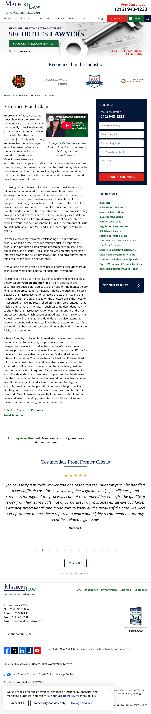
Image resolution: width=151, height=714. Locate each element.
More (138, 18)
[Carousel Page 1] (35, 550)
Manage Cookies (65, 674)
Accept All (17, 703)
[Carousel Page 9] (94, 550)
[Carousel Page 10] (101, 550)
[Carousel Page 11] (108, 550)
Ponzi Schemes (13, 415)
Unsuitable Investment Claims (117, 254)
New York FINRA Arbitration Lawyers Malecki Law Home (22, 7)
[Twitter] (14, 650)
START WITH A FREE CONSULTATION (33, 43)
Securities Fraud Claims (113, 235)
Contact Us (117, 18)
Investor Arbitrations (111, 212)
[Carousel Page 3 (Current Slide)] (49, 550)
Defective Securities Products (23, 410)
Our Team (44, 18)
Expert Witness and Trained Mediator (121, 264)
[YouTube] (37, 650)
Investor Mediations (111, 216)
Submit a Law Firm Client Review (75, 573)
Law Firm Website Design (128, 704)
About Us (25, 18)
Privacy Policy (109, 589)
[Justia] (29, 650)
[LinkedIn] (22, 650)
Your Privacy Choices (23, 674)
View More (75, 563)
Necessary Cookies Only (49, 703)
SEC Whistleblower (110, 231)
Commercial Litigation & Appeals (118, 259)
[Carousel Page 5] (64, 550)
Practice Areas (66, 18)
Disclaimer (91, 589)
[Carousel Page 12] (116, 550)
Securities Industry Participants (118, 250)
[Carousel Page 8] (86, 550)
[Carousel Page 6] (72, 550)
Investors (104, 202)
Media (86, 18)
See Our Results (115, 285)
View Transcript (67, 155)
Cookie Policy (45, 674)
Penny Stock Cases (110, 221)
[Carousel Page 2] (42, 550)
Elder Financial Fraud (111, 207)
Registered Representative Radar (118, 268)
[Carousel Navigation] (75, 550)
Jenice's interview (66, 143)
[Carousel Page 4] (57, 550)
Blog (100, 18)
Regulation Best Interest (113, 226)
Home (7, 18)
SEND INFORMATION (121, 177)
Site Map (126, 589)
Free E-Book (136, 631)
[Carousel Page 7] (79, 550)
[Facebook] (7, 650)
